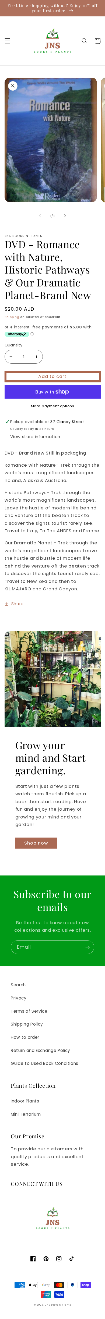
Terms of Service (29, 1011)
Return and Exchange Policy (40, 1050)
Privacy (19, 998)
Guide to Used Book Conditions (44, 1063)
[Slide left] (40, 216)
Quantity (14, 345)
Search (18, 985)
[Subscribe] (87, 947)
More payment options (52, 406)
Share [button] (17, 604)
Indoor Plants (25, 1101)
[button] (7, 40)
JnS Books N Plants (58, 1304)
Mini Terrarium (26, 1114)
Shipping (12, 317)
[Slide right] (65, 216)
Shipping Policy (27, 1024)
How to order (25, 1037)
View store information (35, 436)
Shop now (36, 843)
